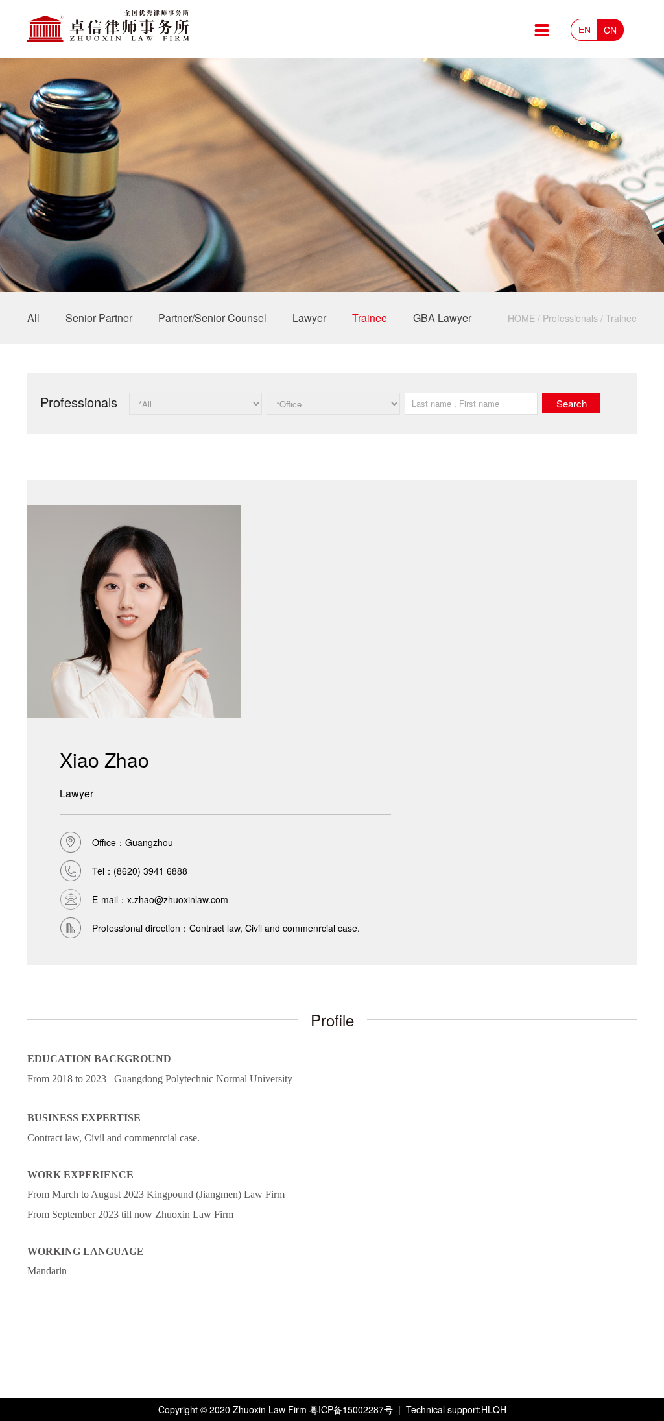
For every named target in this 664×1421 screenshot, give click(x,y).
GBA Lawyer (442, 317)
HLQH (493, 1409)
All (33, 317)
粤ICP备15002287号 (351, 1409)
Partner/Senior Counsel (212, 317)
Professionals (570, 317)
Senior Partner (98, 317)
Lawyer (309, 317)
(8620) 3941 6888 (150, 870)
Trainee (369, 317)
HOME (521, 317)
